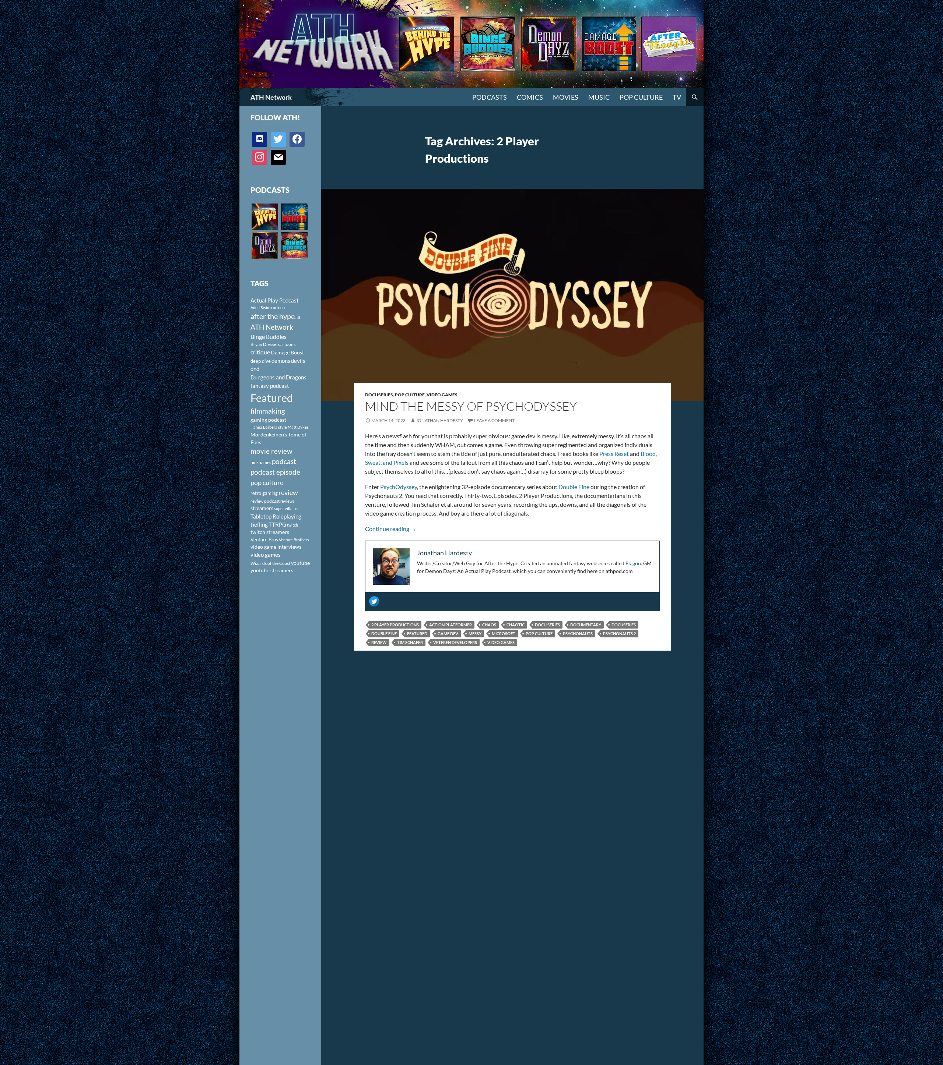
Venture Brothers (294, 539)
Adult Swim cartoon (267, 307)
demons (280, 360)
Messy (475, 633)
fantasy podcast (269, 385)
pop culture (539, 633)
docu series (547, 624)
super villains (286, 508)
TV (677, 97)
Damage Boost (287, 352)
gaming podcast (268, 420)
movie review (271, 451)
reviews (287, 501)
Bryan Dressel (263, 344)
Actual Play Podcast (274, 300)
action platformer (450, 624)
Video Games (442, 394)
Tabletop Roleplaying (275, 516)
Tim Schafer (410, 642)
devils (298, 360)
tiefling (259, 524)
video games (501, 642)
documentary (585, 624)
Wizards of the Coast (270, 563)
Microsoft (503, 633)
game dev (448, 633)
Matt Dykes (298, 427)
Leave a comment (494, 420)
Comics (530, 97)
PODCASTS (489, 97)
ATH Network (271, 97)
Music (599, 97)
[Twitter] (374, 601)
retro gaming (264, 493)
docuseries (623, 624)
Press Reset (614, 453)
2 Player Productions (395, 624)
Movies (565, 97)
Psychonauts (578, 633)
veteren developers (455, 642)
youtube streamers (271, 570)
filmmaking (267, 411)
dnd (254, 368)
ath (298, 317)
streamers (261, 508)
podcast (284, 461)
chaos (489, 624)
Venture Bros (264, 539)
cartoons (286, 344)
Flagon (633, 563)
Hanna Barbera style (268, 427)
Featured (417, 633)
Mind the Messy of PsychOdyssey (471, 406)
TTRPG (277, 524)
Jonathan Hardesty (439, 420)
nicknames (260, 462)
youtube (300, 563)
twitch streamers (269, 532)
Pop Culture (641, 97)
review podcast (265, 501)
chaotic (515, 624)
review (379, 642)
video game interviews (275, 547)
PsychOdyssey (398, 486)
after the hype (272, 316)
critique (260, 352)
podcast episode (275, 472)
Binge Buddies (268, 336)
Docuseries (379, 394)
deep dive (260, 361)
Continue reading (390, 528)
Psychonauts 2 (619, 633)
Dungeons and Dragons (278, 377)
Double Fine (573, 486)
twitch (292, 525)
